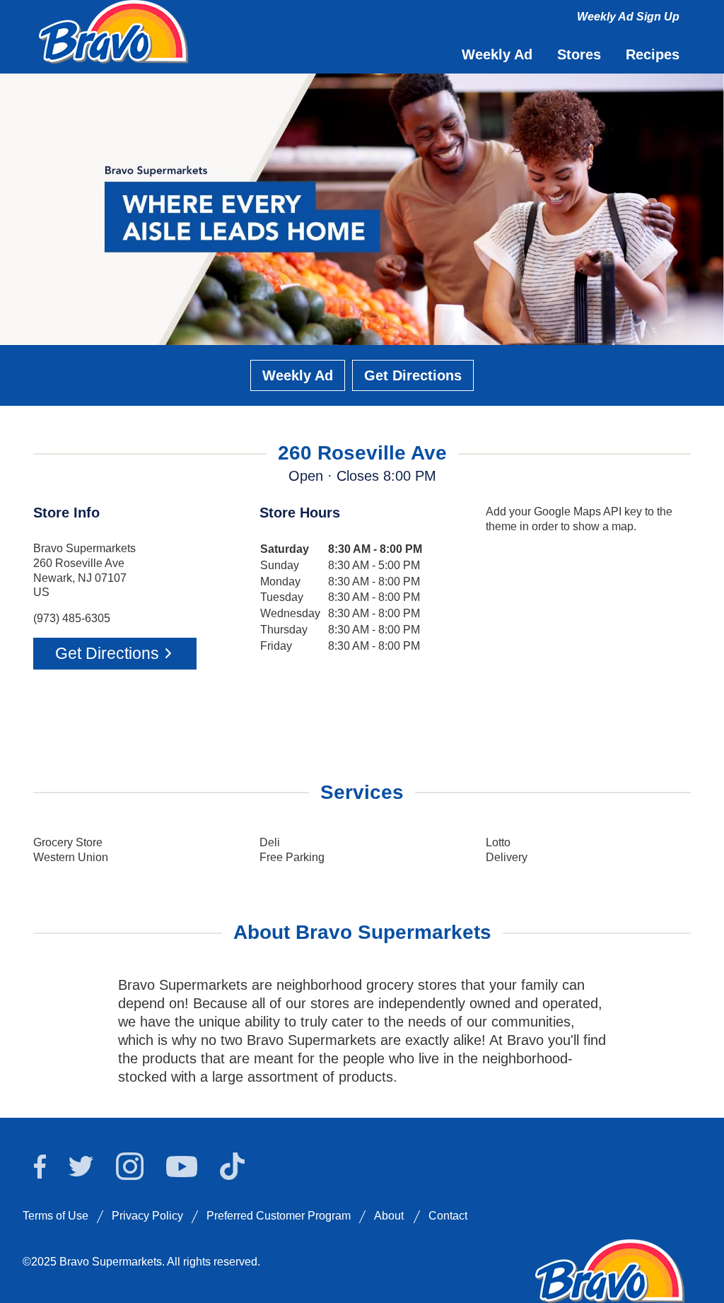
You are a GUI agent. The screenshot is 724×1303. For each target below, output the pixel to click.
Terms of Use (55, 1216)
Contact (447, 1216)
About (389, 1216)
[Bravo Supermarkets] (114, 30)
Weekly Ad (297, 375)
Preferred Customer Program (278, 1216)
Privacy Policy (147, 1216)
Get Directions (413, 375)
